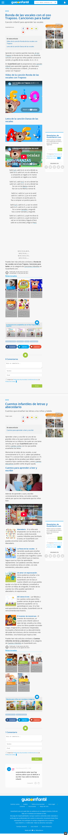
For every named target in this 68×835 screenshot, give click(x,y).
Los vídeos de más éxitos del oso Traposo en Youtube (36, 292)
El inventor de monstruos (26, 616)
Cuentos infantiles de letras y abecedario (11, 293)
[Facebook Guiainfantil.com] (46, 167)
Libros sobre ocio (10, 714)
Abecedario (21, 529)
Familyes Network (21, 826)
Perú (34, 222)
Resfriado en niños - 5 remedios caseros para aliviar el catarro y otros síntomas (59, 30)
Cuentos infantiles (9, 288)
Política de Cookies (10, 381)
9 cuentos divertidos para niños (10, 688)
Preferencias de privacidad (20, 379)
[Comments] (23, 32)
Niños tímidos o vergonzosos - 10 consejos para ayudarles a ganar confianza (60, 42)
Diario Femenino (47, 826)
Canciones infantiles (31, 266)
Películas (34, 286)
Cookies (25, 804)
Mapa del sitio (44, 806)
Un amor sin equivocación (27, 573)
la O (15, 205)
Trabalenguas (34, 341)
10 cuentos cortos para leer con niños (23, 668)
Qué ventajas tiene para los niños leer (36, 668)
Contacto (22, 806)
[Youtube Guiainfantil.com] (62, 167)
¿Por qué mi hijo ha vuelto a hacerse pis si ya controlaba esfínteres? (50, 43)
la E (22, 182)
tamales (24, 209)
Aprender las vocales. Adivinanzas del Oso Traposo (23, 292)
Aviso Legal (51, 804)
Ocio (7, 11)
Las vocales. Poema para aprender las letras (23, 312)
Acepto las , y (54, 156)
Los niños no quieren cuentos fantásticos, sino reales (23, 686)
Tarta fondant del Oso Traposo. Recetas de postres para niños (11, 310)
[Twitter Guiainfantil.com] (58, 167)
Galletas (9, 659)
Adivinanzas (23, 286)
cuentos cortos (15, 446)
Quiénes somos (15, 804)
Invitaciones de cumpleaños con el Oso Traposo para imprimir (23, 325)
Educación (35, 662)
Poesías (21, 307)
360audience (39, 830)
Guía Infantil (34, 826)
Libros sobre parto (21, 714)
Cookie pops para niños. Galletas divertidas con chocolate (11, 666)
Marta (25, 186)
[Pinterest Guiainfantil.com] (50, 167)
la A (14, 170)
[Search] (55, 2)
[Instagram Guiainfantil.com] (54, 167)
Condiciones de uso (32, 379)
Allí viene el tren (23, 597)
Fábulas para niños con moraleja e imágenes (20, 699)
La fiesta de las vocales (26, 549)
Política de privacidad (38, 804)
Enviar (37, 386)
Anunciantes (32, 806)
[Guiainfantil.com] (20, 3)
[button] (6, 3)
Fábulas (27, 341)
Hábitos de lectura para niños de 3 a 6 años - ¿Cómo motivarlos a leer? (50, 32)
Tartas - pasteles (9, 302)
